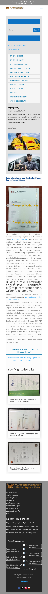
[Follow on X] (22, 588)
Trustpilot (24, 581)
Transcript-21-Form (15, 49)
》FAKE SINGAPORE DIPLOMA (19, 76)
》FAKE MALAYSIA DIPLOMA (19, 72)
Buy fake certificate (19, 239)
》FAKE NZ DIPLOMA (16, 85)
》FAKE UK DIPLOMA (16, 60)
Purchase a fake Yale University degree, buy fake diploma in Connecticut (24, 359)
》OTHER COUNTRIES (17, 89)
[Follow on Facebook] (19, 588)
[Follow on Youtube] (29, 588)
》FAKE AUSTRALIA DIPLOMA (19, 68)
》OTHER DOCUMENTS (17, 101)
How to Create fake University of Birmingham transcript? (21, 468)
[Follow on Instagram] (25, 588)
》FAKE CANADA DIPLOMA (18, 64)
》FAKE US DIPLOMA (16, 56)
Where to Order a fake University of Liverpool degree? (24, 350)
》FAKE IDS (13, 93)
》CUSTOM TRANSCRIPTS (18, 97)
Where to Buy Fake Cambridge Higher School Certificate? (23, 434)
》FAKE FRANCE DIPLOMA (18, 80)
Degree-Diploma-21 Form (17, 45)
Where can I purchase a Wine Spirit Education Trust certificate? (22, 400)
